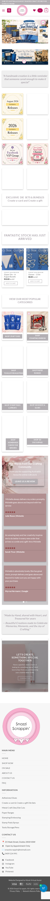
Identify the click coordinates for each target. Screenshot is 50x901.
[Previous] (2, 271)
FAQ (4, 789)
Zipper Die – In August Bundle (10, 275)
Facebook (9, 866)
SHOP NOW (7, 769)
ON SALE (6, 774)
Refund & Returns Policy (31, 898)
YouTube (9, 874)
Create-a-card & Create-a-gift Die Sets (19, 809)
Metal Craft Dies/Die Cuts (13, 814)
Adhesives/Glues (9, 804)
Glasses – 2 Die (34, 274)
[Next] (47, 271)
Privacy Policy (15, 898)
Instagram (9, 870)
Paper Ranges (8, 819)
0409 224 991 (11, 860)
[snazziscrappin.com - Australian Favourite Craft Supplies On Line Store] (22, 10)
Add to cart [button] (11, 283)
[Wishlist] (34, 10)
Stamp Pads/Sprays (10, 829)
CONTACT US (8, 784)
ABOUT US (7, 779)
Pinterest (9, 878)
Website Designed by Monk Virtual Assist (25, 887)
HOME (5, 765)
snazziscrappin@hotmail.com (17, 856)
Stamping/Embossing (11, 824)
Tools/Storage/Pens (10, 834)
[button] (3, 10)
